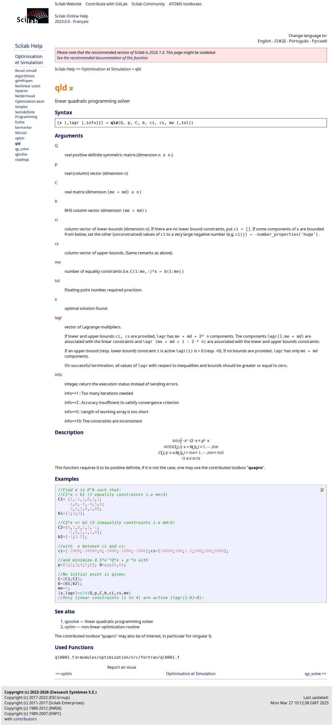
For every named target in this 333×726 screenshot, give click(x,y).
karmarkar (23, 127)
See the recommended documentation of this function (102, 57)
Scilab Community (148, 4)
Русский (319, 41)
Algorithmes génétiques (25, 78)
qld (17, 143)
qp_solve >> (315, 673)
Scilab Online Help (71, 16)
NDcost (21, 132)
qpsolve (21, 154)
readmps (22, 159)
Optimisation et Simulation (29, 59)
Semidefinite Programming (26, 114)
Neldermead (25, 96)
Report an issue (121, 667)
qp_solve (22, 149)
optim (19, 138)
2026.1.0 (156, 52)
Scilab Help (28, 45)
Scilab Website (68, 4)
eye (108, 564)
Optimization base (29, 101)
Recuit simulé (26, 70)
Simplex (21, 106)
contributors (25, 719)
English (264, 41)
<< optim (64, 673)
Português (299, 41)
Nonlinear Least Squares (27, 88)
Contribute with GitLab (106, 4)
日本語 (280, 41)
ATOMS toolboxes (185, 4)
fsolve (20, 122)
